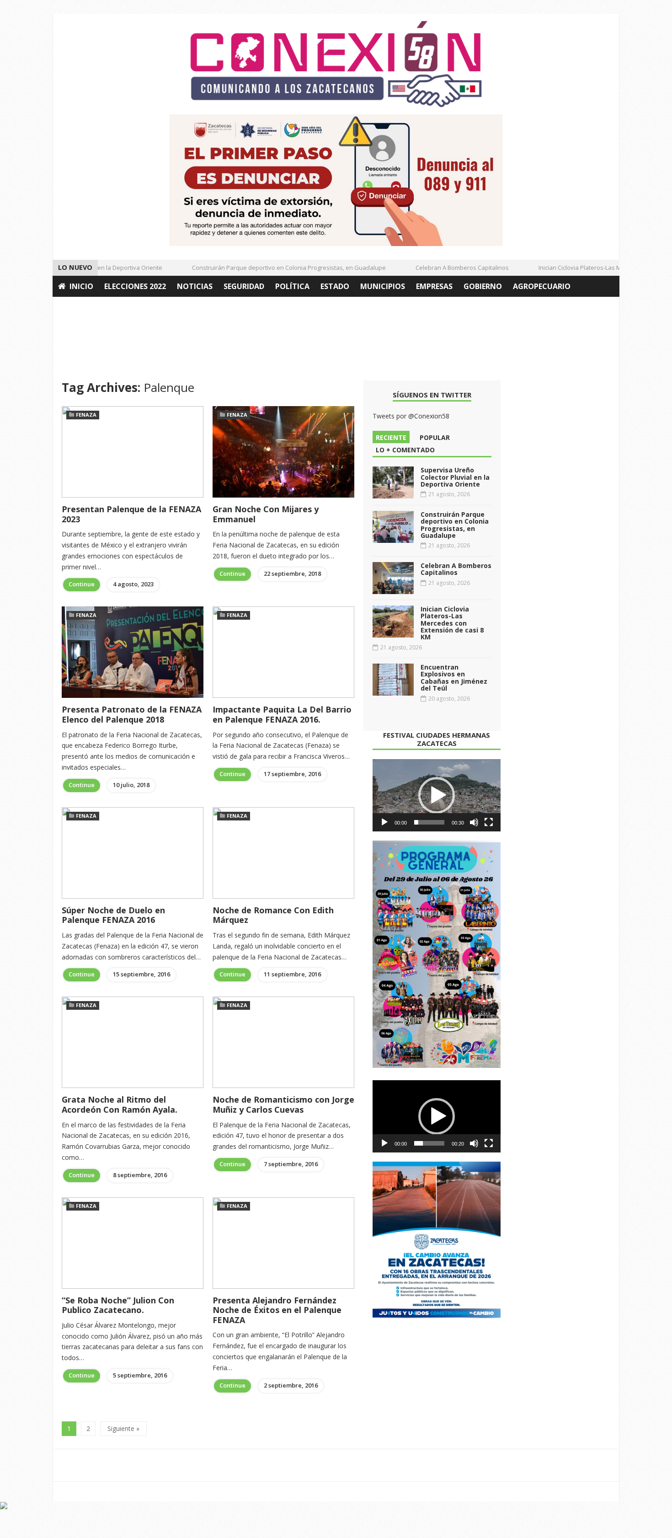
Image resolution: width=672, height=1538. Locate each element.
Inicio (81, 286)
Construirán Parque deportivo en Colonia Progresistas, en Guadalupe (275, 267)
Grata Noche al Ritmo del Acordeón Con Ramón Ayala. (119, 1104)
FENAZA (86, 414)
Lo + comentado (405, 449)
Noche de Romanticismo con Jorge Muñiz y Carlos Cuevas (283, 1104)
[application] (437, 795)
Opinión (74, 307)
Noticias (195, 286)
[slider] (429, 822)
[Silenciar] (474, 822)
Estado (334, 286)
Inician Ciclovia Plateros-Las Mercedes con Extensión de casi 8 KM (452, 623)
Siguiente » (123, 1428)
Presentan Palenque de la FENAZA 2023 (131, 514)
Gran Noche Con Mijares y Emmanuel (266, 514)
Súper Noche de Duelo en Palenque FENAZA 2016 (113, 915)
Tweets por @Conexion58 (411, 416)
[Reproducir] (384, 822)
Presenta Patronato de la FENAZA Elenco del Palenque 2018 (132, 714)
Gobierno (483, 286)
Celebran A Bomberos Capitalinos (448, 267)
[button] (436, 795)
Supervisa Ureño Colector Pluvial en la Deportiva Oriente (455, 477)
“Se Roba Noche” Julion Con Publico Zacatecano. (118, 1305)
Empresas (434, 286)
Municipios (382, 286)
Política (292, 286)
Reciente (391, 437)
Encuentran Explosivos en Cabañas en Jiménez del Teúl (454, 677)
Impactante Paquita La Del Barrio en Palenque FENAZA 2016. (282, 714)
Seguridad (244, 286)
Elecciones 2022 (135, 286)
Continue (82, 584)
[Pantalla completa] (488, 822)
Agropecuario (542, 286)
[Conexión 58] (336, 64)
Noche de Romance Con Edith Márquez (273, 915)
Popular (435, 437)
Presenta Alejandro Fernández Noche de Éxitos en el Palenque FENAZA (277, 1310)
